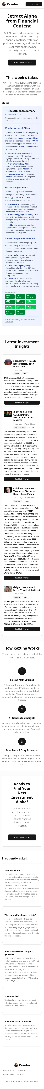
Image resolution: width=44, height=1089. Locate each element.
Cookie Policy (8, 1074)
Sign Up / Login (34, 4)
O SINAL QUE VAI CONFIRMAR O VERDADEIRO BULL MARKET (23, 416)
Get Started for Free (22, 62)
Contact (20, 1074)
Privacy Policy (8, 1070)
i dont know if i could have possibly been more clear (24, 363)
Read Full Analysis (22, 402)
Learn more (9, 321)
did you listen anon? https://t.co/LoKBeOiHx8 (26, 589)
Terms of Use (23, 1070)
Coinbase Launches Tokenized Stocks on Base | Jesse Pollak (24, 491)
